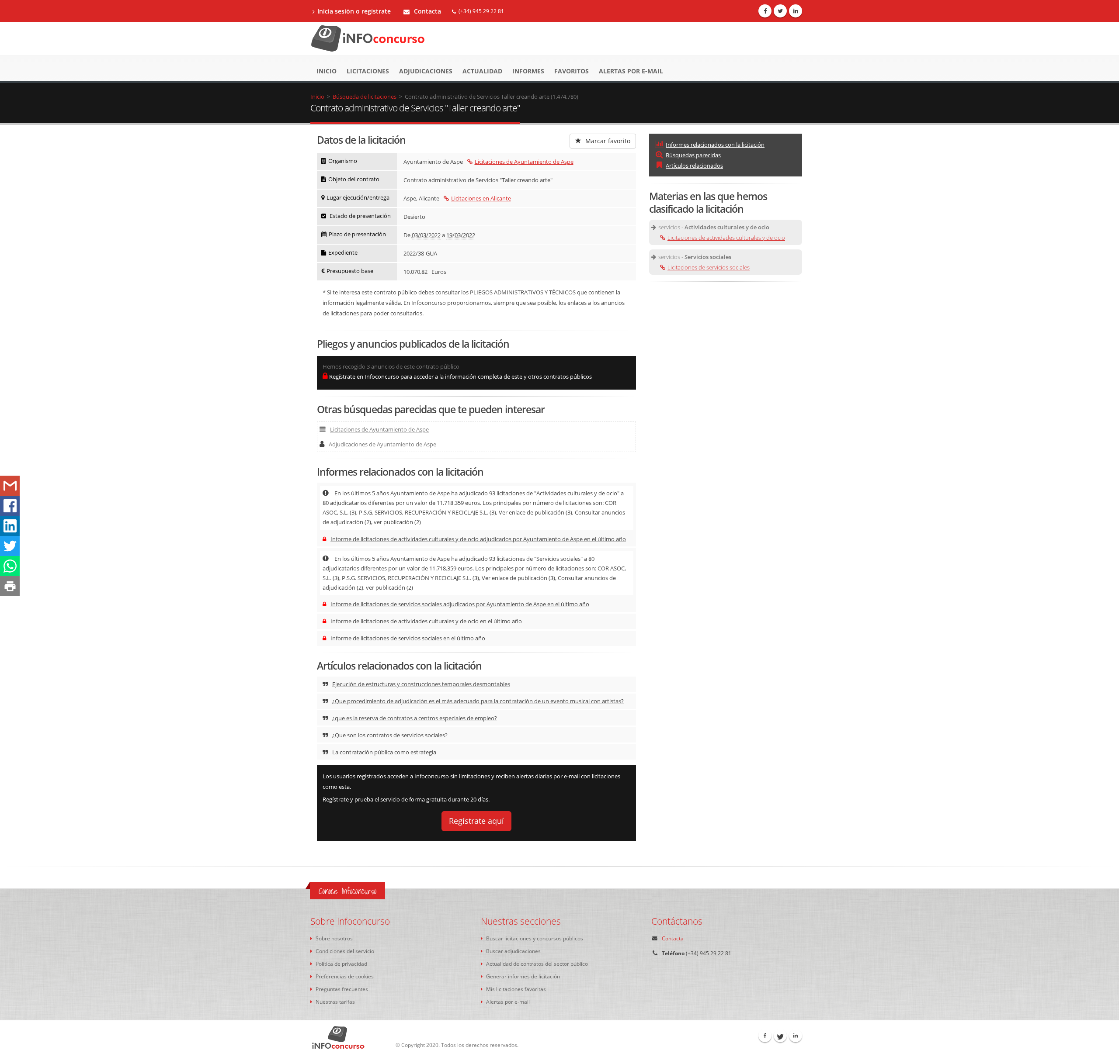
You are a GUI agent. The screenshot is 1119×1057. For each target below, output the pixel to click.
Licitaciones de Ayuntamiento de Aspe (524, 162)
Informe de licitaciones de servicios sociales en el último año (407, 638)
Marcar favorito (607, 141)
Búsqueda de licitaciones (364, 96)
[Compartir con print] (10, 586)
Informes (528, 71)
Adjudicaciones (425, 71)
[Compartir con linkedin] (10, 526)
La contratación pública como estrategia (384, 752)
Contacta (426, 11)
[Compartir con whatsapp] (10, 566)
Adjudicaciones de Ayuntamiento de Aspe (382, 444)
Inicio (326, 71)
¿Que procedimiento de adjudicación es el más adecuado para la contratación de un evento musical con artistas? (478, 701)
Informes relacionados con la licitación (715, 145)
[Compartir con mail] (10, 486)
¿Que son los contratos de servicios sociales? (390, 735)
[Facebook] (764, 10)
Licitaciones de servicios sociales (708, 267)
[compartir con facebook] (10, 506)
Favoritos (571, 71)
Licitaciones (368, 71)
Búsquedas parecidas (693, 155)
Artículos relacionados (694, 165)
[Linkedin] (795, 10)
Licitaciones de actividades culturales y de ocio (726, 238)
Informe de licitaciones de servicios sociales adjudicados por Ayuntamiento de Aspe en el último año (459, 604)
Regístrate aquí (476, 820)
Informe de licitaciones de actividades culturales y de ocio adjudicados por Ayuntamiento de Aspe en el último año (478, 539)
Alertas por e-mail (631, 71)
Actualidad (482, 71)
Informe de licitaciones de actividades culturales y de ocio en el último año (426, 621)
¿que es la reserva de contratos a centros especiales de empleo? (414, 718)
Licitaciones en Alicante (481, 198)
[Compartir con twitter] (10, 546)
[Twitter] (780, 10)
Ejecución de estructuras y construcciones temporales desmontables (421, 684)
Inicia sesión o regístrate (354, 11)
